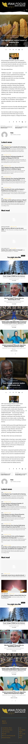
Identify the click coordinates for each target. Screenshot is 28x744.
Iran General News (5, 35)
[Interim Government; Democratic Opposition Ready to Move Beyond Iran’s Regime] (14, 337)
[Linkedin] (19, 49)
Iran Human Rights (5, 248)
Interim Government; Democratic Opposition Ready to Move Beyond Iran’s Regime (14, 345)
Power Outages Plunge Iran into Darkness (14, 276)
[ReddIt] (22, 49)
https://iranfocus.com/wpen (15, 134)
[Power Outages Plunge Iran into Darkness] (14, 267)
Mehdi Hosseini (14, 350)
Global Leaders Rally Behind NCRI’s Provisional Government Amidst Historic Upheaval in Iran (14, 322)
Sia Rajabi (14, 280)
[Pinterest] (16, 49)
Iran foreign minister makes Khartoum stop (21, 127)
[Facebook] (10, 49)
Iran (2, 145)
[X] (13, 49)
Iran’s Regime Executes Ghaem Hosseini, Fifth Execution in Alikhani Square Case (12, 169)
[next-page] (15, 354)
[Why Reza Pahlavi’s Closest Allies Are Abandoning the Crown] (14, 290)
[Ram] (8, 45)
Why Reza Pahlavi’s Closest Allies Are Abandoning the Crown (14, 299)
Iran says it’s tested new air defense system (6, 127)
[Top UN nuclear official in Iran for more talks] (14, 219)
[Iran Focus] (14, 5)
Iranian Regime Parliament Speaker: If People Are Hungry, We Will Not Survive (12, 158)
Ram (11, 44)
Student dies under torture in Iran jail (11, 250)
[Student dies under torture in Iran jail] (14, 241)
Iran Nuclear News (5, 226)
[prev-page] (12, 354)
